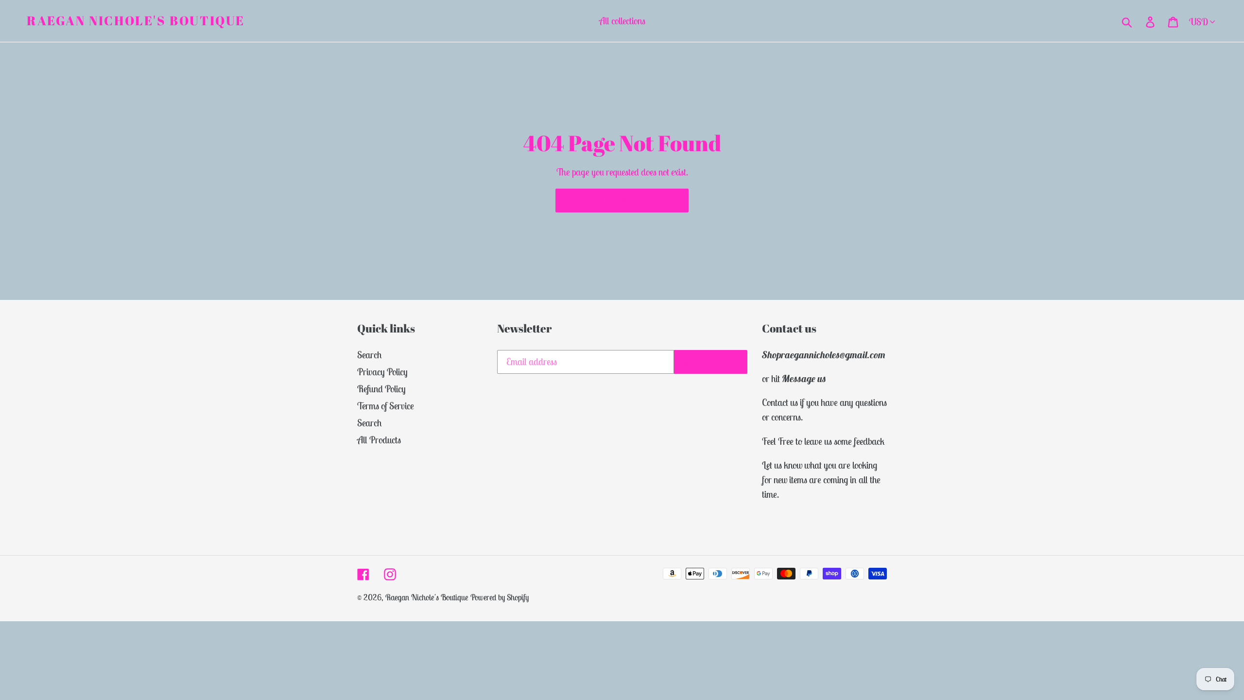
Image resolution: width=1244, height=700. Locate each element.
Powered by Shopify (499, 597)
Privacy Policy (382, 372)
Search (369, 355)
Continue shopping (615, 200)
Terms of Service (385, 406)
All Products (379, 440)
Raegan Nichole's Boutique (136, 20)
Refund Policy (381, 389)
